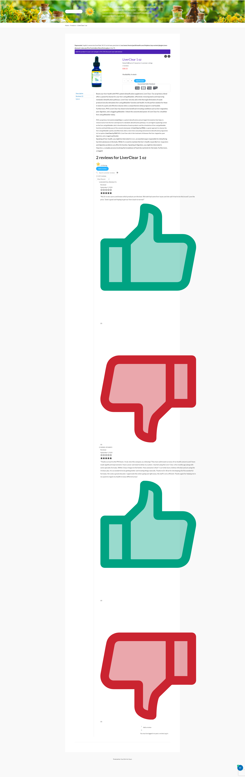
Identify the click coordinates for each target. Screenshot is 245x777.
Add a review (102, 168)
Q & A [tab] (78, 99)
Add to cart (140, 81)
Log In (166, 733)
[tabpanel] (101, 165)
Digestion (99, 148)
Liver (133, 139)
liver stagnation (162, 142)
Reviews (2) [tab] (79, 96)
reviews (125, 66)
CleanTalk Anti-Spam (126, 759)
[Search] (80, 11)
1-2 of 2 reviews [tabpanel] (101, 176)
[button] (141, 7)
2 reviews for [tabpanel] (121, 157)
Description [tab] (79, 93)
